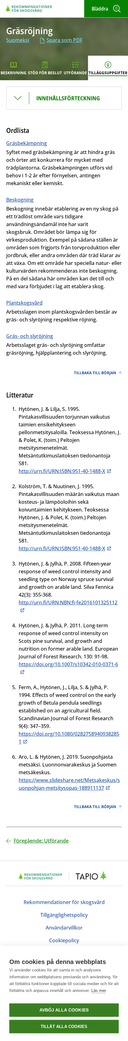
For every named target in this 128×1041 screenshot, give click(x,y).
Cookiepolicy (64, 940)
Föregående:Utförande (41, 840)
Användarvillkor (64, 927)
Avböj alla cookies (64, 1010)
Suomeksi (17, 40)
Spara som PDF (64, 40)
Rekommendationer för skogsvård (64, 902)
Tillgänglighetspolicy (64, 914)
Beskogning (20, 199)
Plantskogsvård (24, 302)
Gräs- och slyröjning (29, 336)
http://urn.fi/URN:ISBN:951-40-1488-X (62, 471)
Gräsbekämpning (26, 143)
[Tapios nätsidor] (92, 876)
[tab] (13, 68)
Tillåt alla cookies (64, 1026)
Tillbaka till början (95, 372)
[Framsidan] (29, 8)
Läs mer (98, 990)
